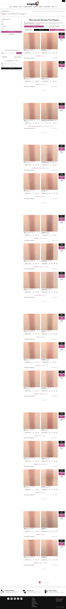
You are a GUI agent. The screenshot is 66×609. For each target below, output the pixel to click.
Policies (33, 601)
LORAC (47, 190)
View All (11, 11)
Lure (42, 429)
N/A (43, 123)
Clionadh (3, 13)
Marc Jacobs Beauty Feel (37, 23)
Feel (25, 50)
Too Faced (48, 50)
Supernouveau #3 (45, 162)
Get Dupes (19, 53)
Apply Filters (11, 31)
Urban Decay (47, 331)
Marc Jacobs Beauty (30, 50)
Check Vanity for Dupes (54, 26)
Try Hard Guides (59, 599)
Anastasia (46, 429)
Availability (3, 26)
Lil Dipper (43, 388)
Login (64, 0)
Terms (33, 605)
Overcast (43, 486)
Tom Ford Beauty (53, 162)
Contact (34, 599)
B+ (47, 123)
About (33, 598)
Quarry (43, 528)
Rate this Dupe (54, 58)
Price (2, 28)
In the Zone (43, 260)
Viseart (47, 232)
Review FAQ (34, 602)
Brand (2, 24)
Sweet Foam (44, 289)
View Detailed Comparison (29, 58)
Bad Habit (46, 78)
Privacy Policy (35, 603)
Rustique (43, 557)
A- (33, 52)
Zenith (42, 78)
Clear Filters (11, 34)
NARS (56, 120)
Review (34, 26)
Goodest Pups (59, 601)
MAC (46, 528)
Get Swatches (11, 68)
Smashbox (47, 359)
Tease (42, 331)
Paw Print (43, 50)
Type (2, 21)
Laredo (43, 458)
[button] (10, 6)
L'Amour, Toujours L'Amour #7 (48, 120)
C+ (50, 164)
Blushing (43, 232)
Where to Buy (27, 52)
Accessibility (34, 606)
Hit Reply (43, 359)
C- (49, 333)
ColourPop (3, 14)
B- (50, 81)
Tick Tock (43, 190)
